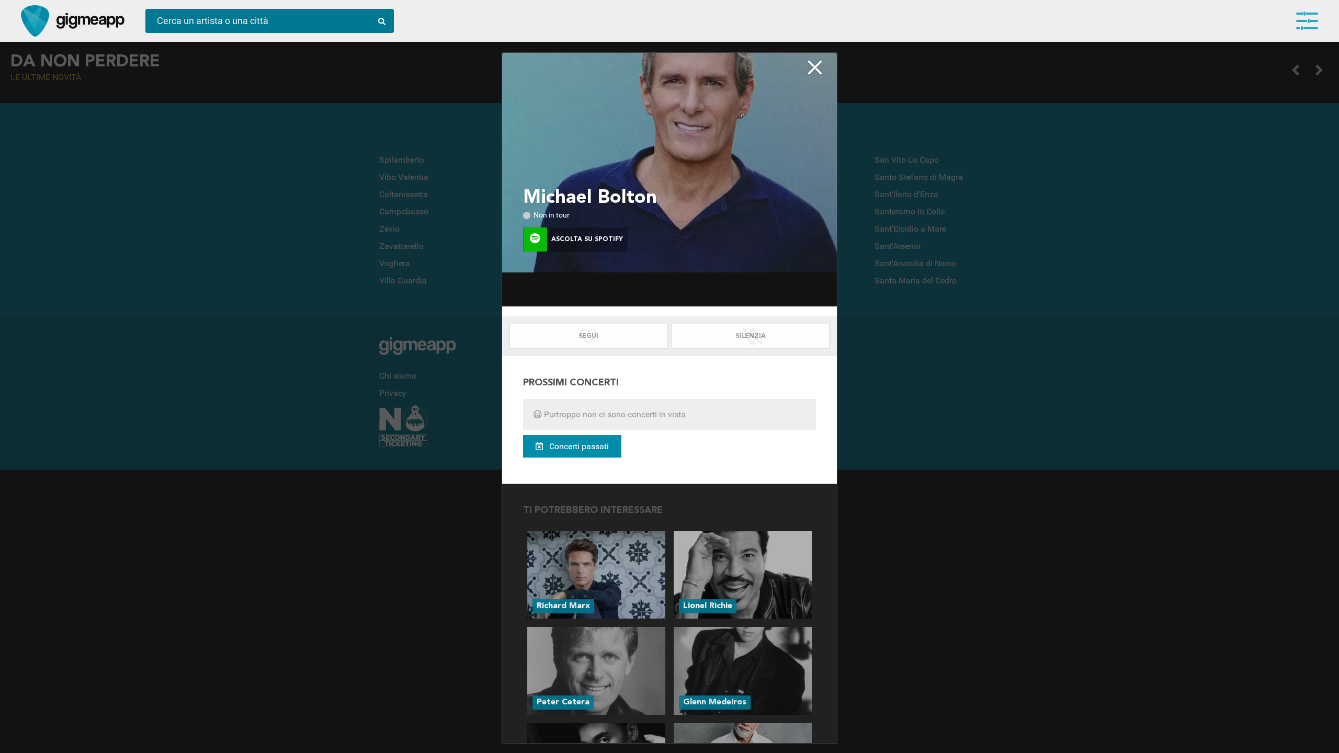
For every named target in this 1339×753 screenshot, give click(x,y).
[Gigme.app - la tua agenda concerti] (35, 21)
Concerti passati (578, 446)
